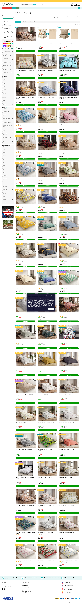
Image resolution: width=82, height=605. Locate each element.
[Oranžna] (7, 44)
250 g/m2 (8, 92)
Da (8, 141)
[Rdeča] (3, 44)
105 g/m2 (8, 93)
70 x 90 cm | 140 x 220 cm (8, 52)
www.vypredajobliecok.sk (68, 586)
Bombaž (8, 114)
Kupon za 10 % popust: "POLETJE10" (8, 32)
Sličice (8, 168)
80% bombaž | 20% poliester (8, 112)
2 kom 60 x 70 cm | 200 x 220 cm (8, 72)
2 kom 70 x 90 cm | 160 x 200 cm (8, 66)
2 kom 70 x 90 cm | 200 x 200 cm (8, 69)
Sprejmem (51, 309)
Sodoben (8, 199)
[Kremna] (12, 46)
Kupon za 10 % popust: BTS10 (8, 37)
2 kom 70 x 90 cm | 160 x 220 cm (8, 68)
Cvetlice (8, 152)
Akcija (8, 22)
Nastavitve (31, 309)
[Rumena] (9, 44)
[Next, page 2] (77, 572)
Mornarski (8, 166)
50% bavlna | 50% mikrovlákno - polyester (8, 126)
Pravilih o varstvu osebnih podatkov (34, 306)
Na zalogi (6, 21)
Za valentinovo (8, 178)
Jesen (8, 101)
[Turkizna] (12, 44)
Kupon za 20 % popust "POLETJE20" (8, 34)
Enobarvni (8, 146)
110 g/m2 (8, 83)
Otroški (8, 196)
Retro (8, 190)
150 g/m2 (8, 90)
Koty (8, 172)
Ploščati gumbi (8, 134)
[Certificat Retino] (8, 598)
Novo (8, 24)
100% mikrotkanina (8, 111)
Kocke (8, 158)
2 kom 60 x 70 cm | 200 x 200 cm (8, 65)
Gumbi (8, 130)
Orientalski (8, 193)
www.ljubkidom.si (67, 582)
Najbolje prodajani (36, 21)
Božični (8, 159)
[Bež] (11, 42)
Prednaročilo (8, 28)
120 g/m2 (8, 86)
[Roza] (5, 44)
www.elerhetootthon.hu (68, 589)
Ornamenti (8, 156)
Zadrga (8, 131)
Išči (34, 4)
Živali (8, 169)
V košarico (47, 51)
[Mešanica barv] (11, 46)
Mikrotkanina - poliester (8, 118)
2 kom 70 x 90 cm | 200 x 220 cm (8, 59)
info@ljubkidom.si (7, 586)
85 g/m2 (8, 80)
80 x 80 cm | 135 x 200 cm (8, 54)
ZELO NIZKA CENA (8, 27)
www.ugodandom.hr (67, 583)
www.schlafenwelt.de (67, 592)
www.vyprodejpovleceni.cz (68, 585)
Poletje (8, 100)
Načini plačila (24, 586)
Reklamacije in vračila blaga (26, 587)
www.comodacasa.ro (67, 591)
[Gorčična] (9, 46)
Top (17, 571)
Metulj (8, 179)
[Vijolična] (5, 46)
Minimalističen (8, 192)
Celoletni (8, 104)
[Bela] (3, 42)
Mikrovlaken (8, 115)
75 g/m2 (8, 79)
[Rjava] (9, 42)
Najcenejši (24, 21)
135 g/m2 (8, 89)
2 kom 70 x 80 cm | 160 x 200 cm (8, 55)
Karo (8, 162)
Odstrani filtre (7, 201)
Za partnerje (24, 593)
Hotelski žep (8, 133)
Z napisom (8, 165)
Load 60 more (47, 571)
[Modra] (3, 46)
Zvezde (8, 149)
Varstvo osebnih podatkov (26, 591)
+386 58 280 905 (7, 584)
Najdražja (29, 21)
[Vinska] (12, 42)
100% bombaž (8, 108)
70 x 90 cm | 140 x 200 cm (8, 51)
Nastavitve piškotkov (37, 304)
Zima (8, 103)
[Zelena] (11, 44)
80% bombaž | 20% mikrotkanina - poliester (8, 120)
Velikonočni (8, 175)
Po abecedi (44, 21)
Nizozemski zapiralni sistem (8, 137)
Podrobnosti (25, 51)
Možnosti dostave (25, 585)
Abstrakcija (8, 155)
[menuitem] (7, 8)
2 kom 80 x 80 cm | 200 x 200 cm (8, 62)
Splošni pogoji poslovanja (26, 590)
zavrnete (31, 305)
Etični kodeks (24, 592)
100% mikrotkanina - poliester (8, 122)
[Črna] (7, 42)
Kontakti (23, 588)
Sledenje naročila (25, 584)
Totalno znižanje (8, 25)
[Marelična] (7, 46)
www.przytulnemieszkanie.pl (69, 588)
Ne (8, 142)
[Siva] (5, 42)
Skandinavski (8, 189)
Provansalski (8, 186)
